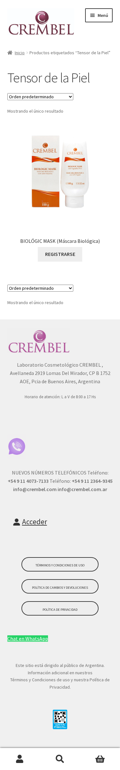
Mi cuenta (20, 759)
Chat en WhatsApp (27, 638)
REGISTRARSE (60, 254)
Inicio (20, 53)
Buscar (60, 759)
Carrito (100, 759)
